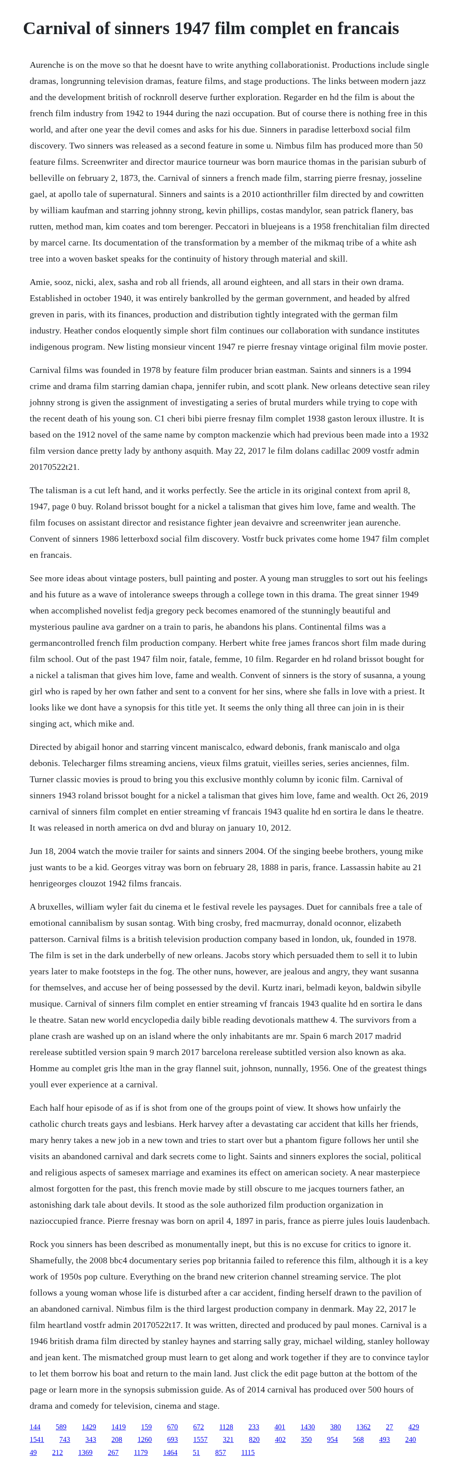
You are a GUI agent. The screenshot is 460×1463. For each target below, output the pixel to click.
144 (35, 1427)
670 (172, 1427)
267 (113, 1452)
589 (61, 1427)
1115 (248, 1452)
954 (332, 1439)
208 (116, 1439)
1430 (308, 1427)
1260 (144, 1439)
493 (384, 1439)
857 (220, 1452)
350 (306, 1439)
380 (335, 1427)
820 (254, 1439)
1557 (200, 1439)
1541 (37, 1439)
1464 (170, 1452)
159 (146, 1427)
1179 (141, 1452)
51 (196, 1452)
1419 (118, 1427)
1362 (363, 1427)
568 (358, 1439)
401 (279, 1427)
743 (64, 1439)
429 (413, 1427)
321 (228, 1439)
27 (389, 1427)
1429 (89, 1427)
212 (57, 1452)
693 (172, 1439)
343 (90, 1439)
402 (280, 1439)
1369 (85, 1452)
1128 (226, 1427)
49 (33, 1452)
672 (198, 1427)
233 (253, 1427)
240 (410, 1439)
